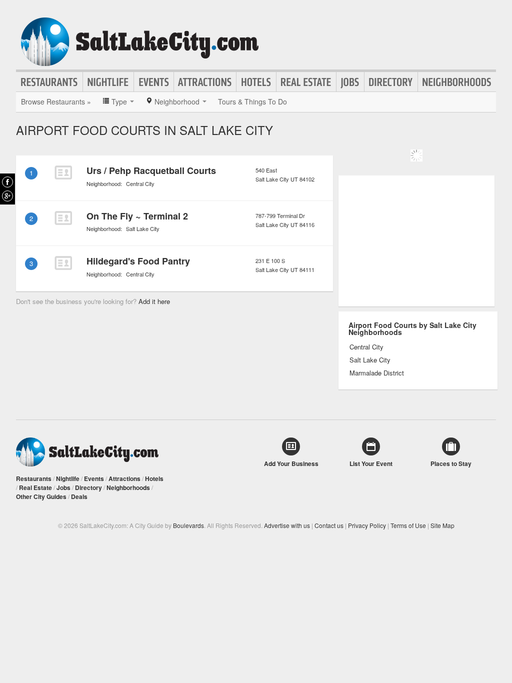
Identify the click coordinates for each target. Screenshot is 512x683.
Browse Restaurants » (56, 101)
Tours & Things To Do (252, 101)
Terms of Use (408, 525)
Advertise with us (287, 525)
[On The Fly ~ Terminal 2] (63, 218)
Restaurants (49, 82)
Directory (391, 82)
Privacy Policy (367, 525)
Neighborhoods (457, 82)
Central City (140, 184)
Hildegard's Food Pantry (138, 261)
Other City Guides (41, 496)
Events (154, 82)
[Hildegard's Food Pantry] (63, 263)
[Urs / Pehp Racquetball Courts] (63, 173)
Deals (79, 496)
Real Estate (306, 82)
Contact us (329, 525)
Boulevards (188, 525)
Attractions (205, 82)
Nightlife (108, 82)
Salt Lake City (143, 228)
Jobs (350, 82)
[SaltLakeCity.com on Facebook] (7, 182)
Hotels (256, 82)
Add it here (154, 301)
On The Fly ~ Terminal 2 (137, 216)
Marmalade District (377, 373)
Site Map (442, 525)
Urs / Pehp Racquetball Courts (151, 170)
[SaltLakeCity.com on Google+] (7, 196)
